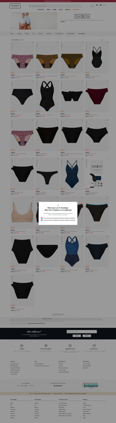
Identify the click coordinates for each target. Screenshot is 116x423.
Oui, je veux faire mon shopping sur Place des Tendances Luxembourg (59, 218)
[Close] (76, 203)
